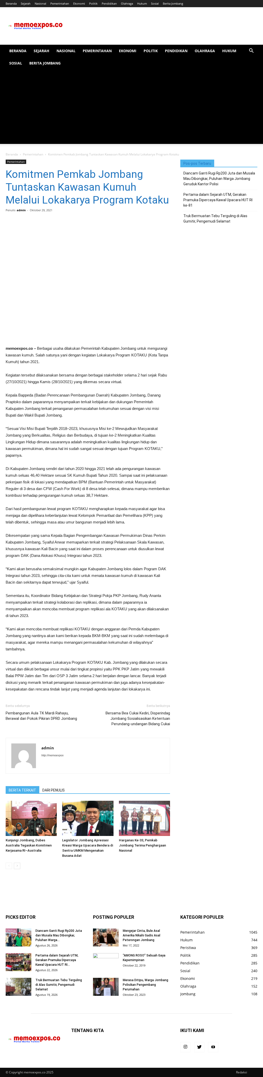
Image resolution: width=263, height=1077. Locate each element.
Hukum (142, 3)
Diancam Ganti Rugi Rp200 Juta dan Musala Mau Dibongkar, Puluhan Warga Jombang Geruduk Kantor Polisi (219, 178)
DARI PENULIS (53, 790)
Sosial (155, 3)
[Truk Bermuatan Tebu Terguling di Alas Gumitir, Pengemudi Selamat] (18, 987)
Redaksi (241, 1072)
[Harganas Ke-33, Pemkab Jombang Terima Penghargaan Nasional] (144, 818)
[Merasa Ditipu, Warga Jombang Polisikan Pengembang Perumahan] (106, 987)
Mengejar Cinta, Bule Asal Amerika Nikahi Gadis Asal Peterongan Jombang (141, 935)
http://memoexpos (52, 755)
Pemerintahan (59, 3)
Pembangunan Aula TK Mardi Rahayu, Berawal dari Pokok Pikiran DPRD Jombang (41, 716)
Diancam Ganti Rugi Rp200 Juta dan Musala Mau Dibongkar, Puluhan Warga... (58, 935)
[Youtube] (213, 1047)
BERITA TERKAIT (22, 790)
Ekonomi (79, 3)
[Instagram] (185, 1047)
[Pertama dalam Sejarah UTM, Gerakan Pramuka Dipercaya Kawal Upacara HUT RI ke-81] (18, 962)
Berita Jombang (173, 3)
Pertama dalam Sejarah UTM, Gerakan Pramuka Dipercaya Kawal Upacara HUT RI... (56, 960)
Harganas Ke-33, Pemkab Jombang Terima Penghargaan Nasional (142, 845)
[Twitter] (199, 1047)
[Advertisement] (131, 108)
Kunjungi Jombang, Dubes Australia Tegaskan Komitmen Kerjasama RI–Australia (29, 845)
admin (21, 210)
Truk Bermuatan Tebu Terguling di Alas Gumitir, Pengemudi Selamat (215, 218)
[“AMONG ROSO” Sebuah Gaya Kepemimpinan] (106, 962)
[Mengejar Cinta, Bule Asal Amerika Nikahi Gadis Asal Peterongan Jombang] (106, 937)
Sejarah (26, 3)
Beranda (11, 3)
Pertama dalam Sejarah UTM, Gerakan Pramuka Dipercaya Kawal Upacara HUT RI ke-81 (217, 199)
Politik (93, 3)
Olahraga (127, 3)
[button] (251, 51)
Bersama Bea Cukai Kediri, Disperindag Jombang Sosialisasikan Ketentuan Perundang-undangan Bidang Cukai (138, 718)
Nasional (40, 3)
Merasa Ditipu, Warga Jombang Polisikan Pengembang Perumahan (145, 984)
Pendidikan (109, 3)
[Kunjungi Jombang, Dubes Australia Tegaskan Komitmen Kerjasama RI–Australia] (31, 818)
